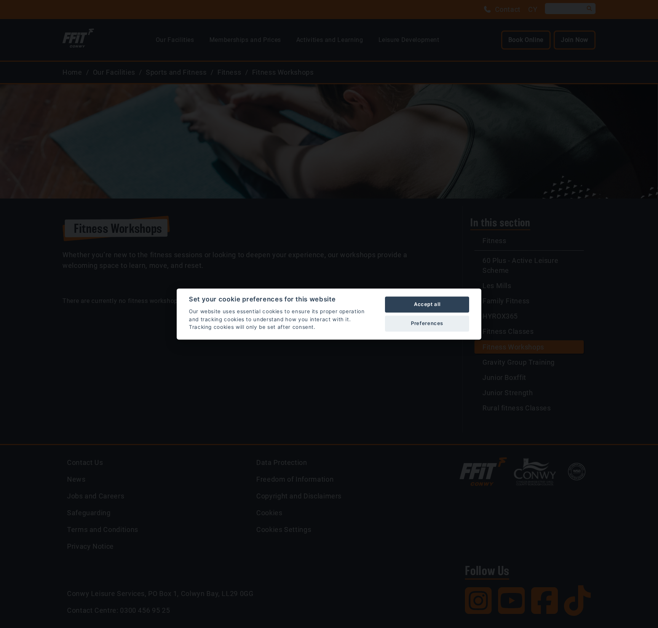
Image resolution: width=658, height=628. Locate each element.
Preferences (427, 323)
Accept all (427, 304)
